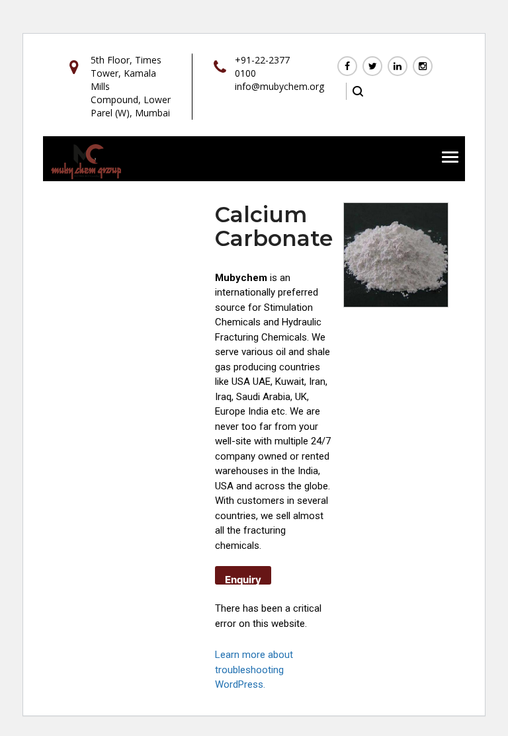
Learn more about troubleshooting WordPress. (254, 669)
